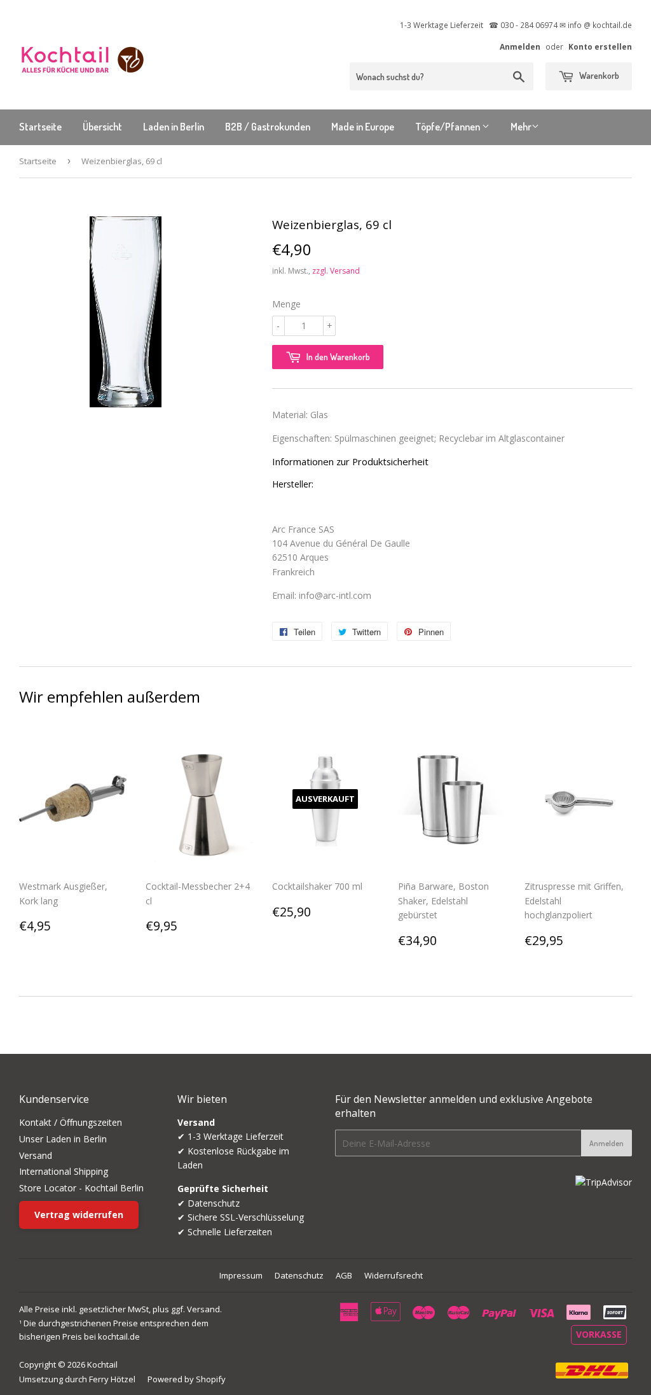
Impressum (241, 1275)
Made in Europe (362, 126)
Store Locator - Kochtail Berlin (81, 1188)
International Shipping (63, 1171)
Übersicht (102, 126)
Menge (286, 304)
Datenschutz (299, 1275)
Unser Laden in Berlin (63, 1139)
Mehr (521, 126)
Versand (35, 1155)
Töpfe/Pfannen (448, 126)
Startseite (40, 126)
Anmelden (520, 46)
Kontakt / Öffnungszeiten (70, 1122)
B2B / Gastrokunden (267, 126)
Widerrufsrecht (393, 1275)
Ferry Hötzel (112, 1379)
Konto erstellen (600, 46)
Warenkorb (598, 75)
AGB (344, 1275)
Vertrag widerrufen (78, 1215)
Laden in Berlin (173, 126)
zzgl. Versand (336, 270)
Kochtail (102, 1364)
